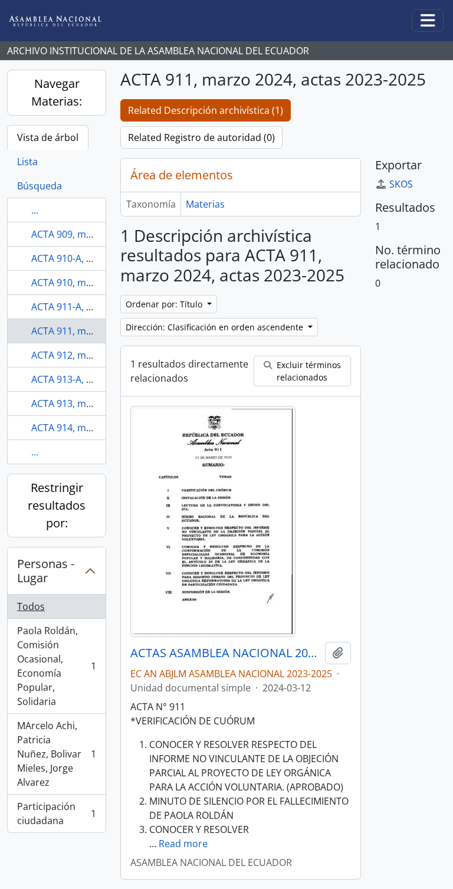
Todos (31, 606)
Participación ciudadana (56, 813)
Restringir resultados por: (57, 505)
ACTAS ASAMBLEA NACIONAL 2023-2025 (225, 653)
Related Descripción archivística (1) (205, 110)
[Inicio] (64, 21)
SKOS (401, 184)
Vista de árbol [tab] (47, 137)
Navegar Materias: (56, 92)
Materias (205, 204)
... (34, 210)
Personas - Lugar (45, 571)
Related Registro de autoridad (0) (201, 137)
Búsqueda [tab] (39, 185)
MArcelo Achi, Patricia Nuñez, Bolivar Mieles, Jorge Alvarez (56, 754)
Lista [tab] (27, 161)
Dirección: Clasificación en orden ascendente (216, 327)
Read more (183, 843)
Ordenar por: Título (165, 304)
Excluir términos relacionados (307, 371)
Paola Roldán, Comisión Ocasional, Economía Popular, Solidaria (56, 666)
